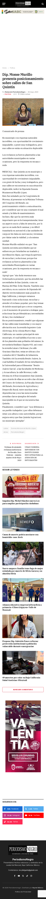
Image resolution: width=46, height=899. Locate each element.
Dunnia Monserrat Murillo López (23, 428)
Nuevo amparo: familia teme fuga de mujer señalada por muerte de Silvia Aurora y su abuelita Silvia (22, 571)
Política (8, 94)
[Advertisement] (23, 41)
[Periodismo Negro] (23, 4)
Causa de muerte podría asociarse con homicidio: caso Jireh (20, 535)
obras (6, 432)
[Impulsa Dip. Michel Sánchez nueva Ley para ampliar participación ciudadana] (23, 486)
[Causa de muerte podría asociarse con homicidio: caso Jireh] (23, 519)
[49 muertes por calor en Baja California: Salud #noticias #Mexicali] (23, 662)
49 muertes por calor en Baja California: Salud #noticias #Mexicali (21, 678)
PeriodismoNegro (17, 432)
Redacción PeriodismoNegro (15, 92)
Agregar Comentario (23, 690)
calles (6, 428)
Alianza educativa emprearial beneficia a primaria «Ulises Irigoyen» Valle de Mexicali (22, 607)
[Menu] (3, 4)
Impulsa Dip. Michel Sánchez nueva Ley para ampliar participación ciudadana (21, 502)
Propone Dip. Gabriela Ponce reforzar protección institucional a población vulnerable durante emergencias (20, 644)
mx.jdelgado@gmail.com (28, 870)
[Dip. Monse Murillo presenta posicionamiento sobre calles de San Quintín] (23, 112)
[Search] (42, 4)
